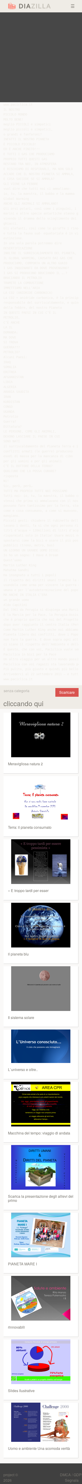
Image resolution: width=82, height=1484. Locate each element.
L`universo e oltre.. (23, 1069)
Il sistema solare (21, 1017)
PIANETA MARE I (22, 1263)
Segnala (72, 1480)
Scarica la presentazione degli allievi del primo (40, 1198)
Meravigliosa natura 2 (25, 763)
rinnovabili (16, 1327)
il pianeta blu (18, 954)
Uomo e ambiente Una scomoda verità (39, 1448)
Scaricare (67, 692)
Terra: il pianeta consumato (29, 827)
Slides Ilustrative (21, 1390)
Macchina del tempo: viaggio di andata (39, 1133)
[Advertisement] (41, 57)
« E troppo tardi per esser (28, 890)
